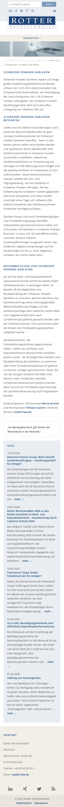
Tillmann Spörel (35, 407)
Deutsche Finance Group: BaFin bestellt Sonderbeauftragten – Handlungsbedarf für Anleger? (31, 460)
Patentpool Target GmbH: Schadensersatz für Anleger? (24, 574)
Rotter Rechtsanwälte (32, 21)
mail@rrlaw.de (22, 412)
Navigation (30, 38)
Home (23, 60)
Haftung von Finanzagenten (24, 678)
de (54, 11)
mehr (17, 499)
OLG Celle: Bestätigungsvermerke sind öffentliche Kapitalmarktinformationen (30, 624)
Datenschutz (24, 803)
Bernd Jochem (50, 403)
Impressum (41, 803)
